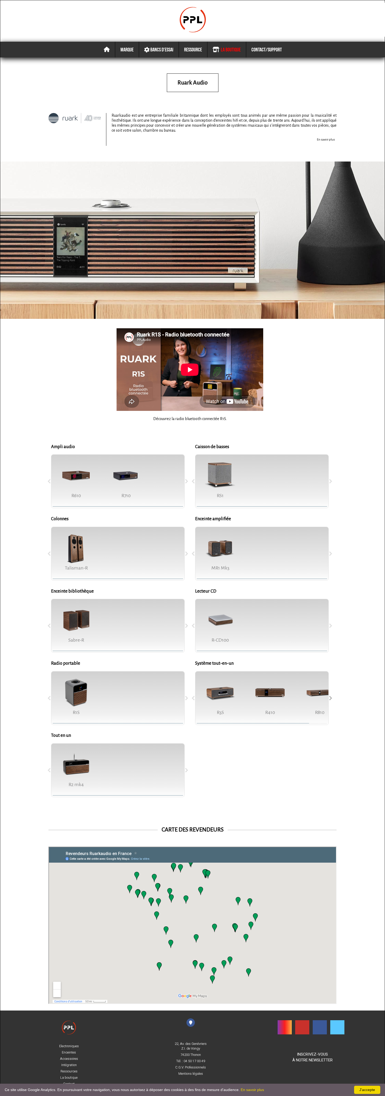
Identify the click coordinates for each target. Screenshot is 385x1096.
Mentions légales (190, 1073)
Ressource (193, 49)
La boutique (230, 49)
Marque (127, 49)
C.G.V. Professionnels (190, 1067)
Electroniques (69, 1046)
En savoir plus (326, 139)
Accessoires (69, 1058)
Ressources (69, 1071)
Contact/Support (266, 49)
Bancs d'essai (161, 49)
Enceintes (69, 1052)
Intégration (69, 1065)
